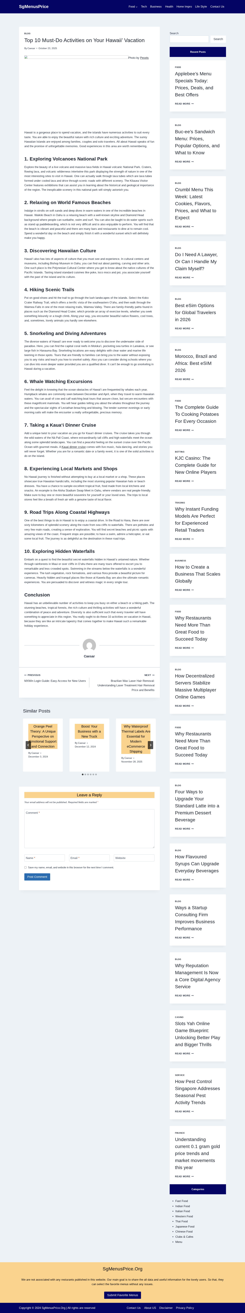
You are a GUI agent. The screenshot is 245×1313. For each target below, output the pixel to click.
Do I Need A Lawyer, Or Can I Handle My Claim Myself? (196, 261)
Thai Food (181, 1221)
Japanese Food (184, 1226)
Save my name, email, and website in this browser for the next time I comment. (71, 867)
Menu (178, 1242)
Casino (179, 1017)
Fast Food (181, 1201)
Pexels (144, 57)
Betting (179, 452)
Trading (180, 503)
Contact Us (217, 6)
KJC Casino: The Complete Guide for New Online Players (195, 465)
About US (150, 1307)
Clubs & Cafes (184, 1236)
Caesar (31, 48)
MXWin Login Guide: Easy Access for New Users (55, 678)
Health (169, 6)
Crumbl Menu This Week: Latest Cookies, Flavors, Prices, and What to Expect (195, 203)
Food (178, 67)
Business (156, 6)
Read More (184, 104)
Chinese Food (183, 1231)
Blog (27, 33)
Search (174, 33)
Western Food (184, 1216)
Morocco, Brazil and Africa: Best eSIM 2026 (196, 363)
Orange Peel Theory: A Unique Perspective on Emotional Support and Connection (42, 736)
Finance (180, 1133)
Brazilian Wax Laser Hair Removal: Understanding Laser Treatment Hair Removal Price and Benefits (126, 683)
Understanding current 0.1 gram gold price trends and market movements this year (197, 1153)
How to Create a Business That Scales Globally (197, 574)
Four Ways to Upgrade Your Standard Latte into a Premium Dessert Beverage (197, 805)
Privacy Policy (185, 1307)
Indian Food (182, 1206)
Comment (33, 812)
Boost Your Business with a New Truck (89, 731)
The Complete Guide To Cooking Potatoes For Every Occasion (197, 414)
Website (120, 858)
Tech (144, 6)
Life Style (201, 6)
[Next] (150, 745)
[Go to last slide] (28, 745)
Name (30, 858)
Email (75, 858)
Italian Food (182, 1211)
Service (179, 1075)
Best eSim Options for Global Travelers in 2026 (195, 312)
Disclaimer (166, 1307)
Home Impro (184, 6)
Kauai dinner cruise (74, 447)
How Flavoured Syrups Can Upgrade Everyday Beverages (197, 863)
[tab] (83, 774)
